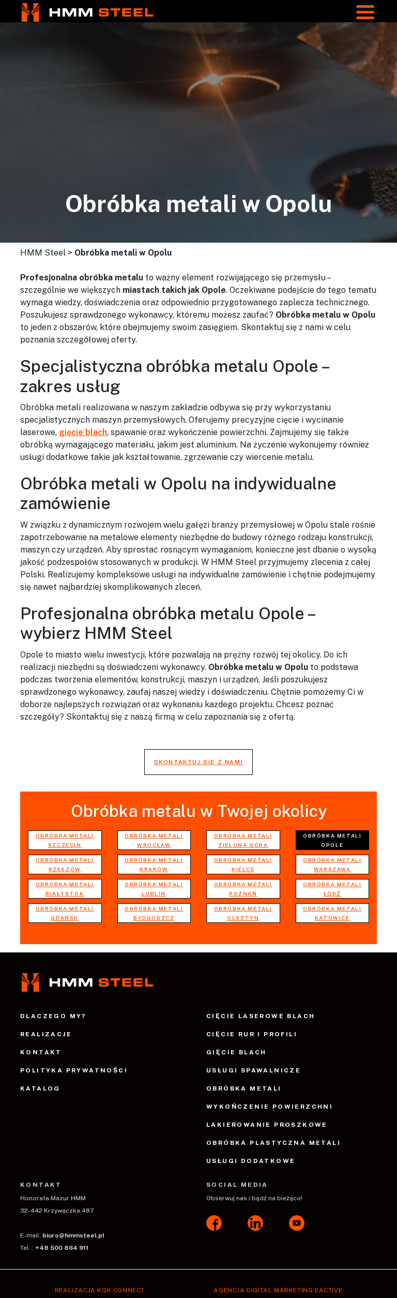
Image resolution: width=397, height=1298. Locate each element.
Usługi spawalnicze (253, 1070)
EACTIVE (328, 1290)
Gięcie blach (236, 1052)
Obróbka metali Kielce (243, 864)
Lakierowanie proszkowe (267, 1124)
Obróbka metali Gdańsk (65, 913)
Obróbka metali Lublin (154, 889)
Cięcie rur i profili (251, 1034)
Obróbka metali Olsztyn (243, 913)
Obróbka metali (244, 1088)
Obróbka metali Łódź (332, 889)
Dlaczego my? (53, 1016)
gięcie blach (83, 432)
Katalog (40, 1088)
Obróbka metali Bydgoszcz (154, 913)
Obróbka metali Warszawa (332, 864)
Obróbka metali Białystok (65, 889)
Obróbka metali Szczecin (65, 840)
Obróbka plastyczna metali (273, 1142)
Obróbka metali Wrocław (154, 840)
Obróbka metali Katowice (332, 913)
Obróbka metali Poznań (243, 889)
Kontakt (41, 1052)
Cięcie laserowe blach (260, 1016)
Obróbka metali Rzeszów (65, 864)
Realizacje (46, 1034)
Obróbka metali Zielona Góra (243, 840)
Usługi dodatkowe (250, 1161)
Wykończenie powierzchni (269, 1106)
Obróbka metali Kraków (154, 864)
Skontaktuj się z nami (198, 762)
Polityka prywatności (74, 1070)
